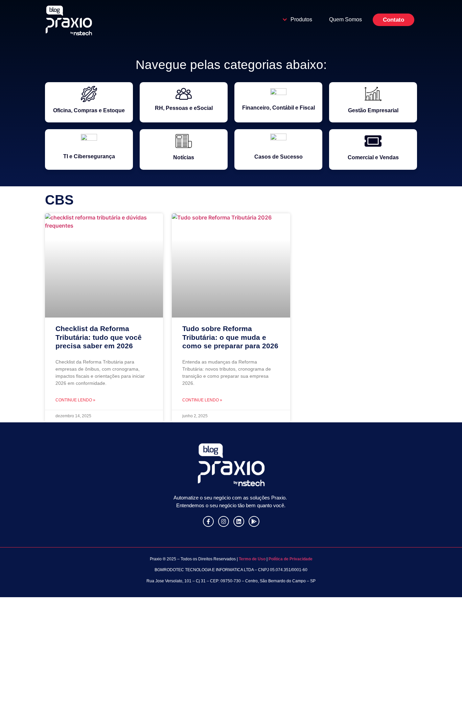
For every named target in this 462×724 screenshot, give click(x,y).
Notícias (183, 157)
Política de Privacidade (291, 559)
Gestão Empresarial (373, 110)
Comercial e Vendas (373, 157)
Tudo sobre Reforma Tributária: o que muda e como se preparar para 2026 (230, 337)
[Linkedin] (238, 521)
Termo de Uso (251, 559)
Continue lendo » (75, 400)
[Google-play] (254, 521)
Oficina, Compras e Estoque (89, 110)
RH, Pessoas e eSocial (184, 108)
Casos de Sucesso (278, 157)
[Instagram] (223, 521)
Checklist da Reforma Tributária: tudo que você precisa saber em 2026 (98, 337)
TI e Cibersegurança (89, 156)
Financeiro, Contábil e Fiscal (278, 108)
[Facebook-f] (208, 521)
